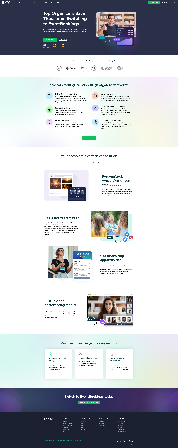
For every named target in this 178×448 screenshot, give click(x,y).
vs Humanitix (121, 429)
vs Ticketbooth (121, 427)
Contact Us (102, 423)
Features (18, 2)
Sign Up (83, 425)
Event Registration (67, 425)
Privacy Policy (69, 440)
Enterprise (34, 2)
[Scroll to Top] (132, 444)
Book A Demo (63, 39)
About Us (83, 421)
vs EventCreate (122, 431)
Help (56, 2)
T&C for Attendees (49, 440)
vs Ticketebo (121, 425)
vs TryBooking (121, 421)
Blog (82, 423)
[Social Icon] (117, 441)
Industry (26, 2)
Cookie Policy (78, 440)
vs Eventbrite (121, 423)
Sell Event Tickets (67, 423)
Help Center (102, 421)
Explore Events (43, 2)
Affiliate (83, 429)
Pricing (51, 2)
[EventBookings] (7, 2)
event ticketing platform (81, 160)
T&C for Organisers (60, 440)
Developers (102, 425)
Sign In (82, 427)
